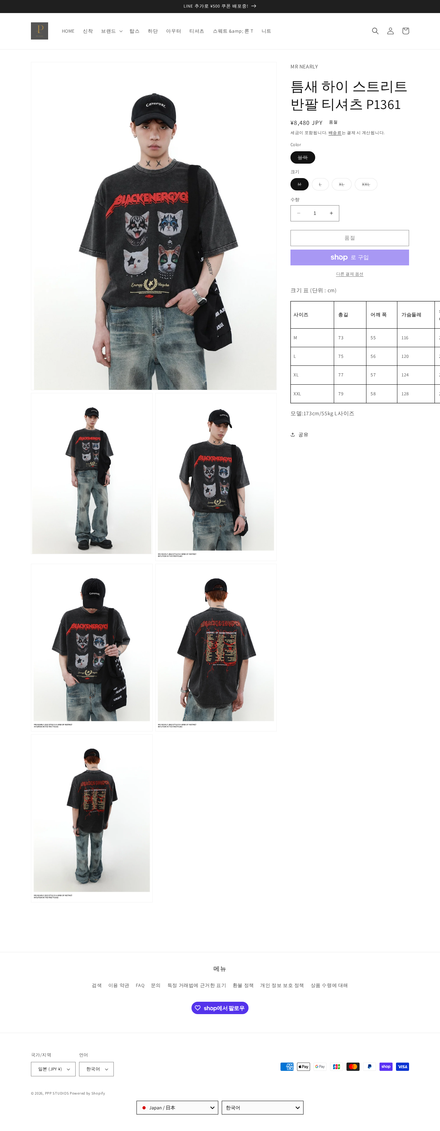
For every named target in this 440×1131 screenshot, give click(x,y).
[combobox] (177, 1107)
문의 (156, 985)
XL (344, 185)
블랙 (305, 159)
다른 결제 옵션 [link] (350, 273)
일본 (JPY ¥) (50, 1069)
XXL (368, 185)
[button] (111, 31)
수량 (295, 199)
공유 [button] (303, 434)
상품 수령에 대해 (329, 985)
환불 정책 (243, 985)
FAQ (140, 985)
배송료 (335, 132)
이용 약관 (119, 985)
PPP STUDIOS (57, 1093)
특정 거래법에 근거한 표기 (196, 985)
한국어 (93, 1069)
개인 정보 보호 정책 (282, 985)
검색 (97, 985)
